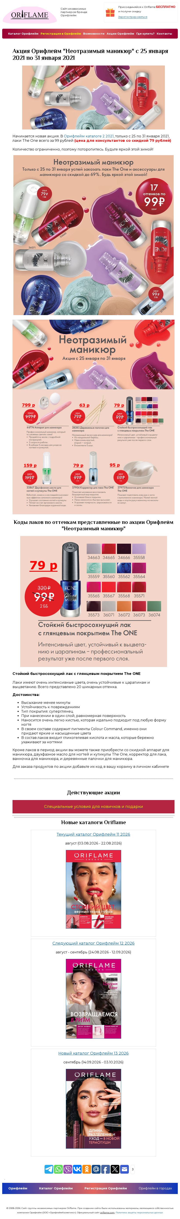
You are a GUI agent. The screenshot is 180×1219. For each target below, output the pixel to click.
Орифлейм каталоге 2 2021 (89, 136)
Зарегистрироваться (132, 16)
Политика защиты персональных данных (139, 1212)
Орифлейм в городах (155, 1188)
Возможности (93, 33)
